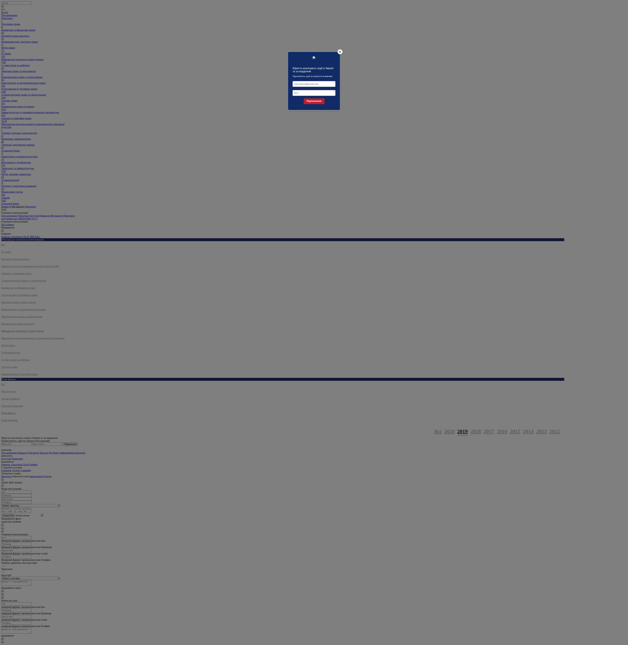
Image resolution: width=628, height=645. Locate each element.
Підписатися (314, 101)
